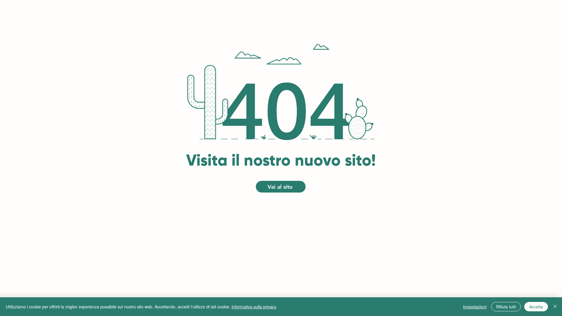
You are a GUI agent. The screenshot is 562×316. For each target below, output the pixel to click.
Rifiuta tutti (506, 307)
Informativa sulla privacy (254, 307)
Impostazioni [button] (474, 307)
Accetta (536, 307)
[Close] (554, 306)
